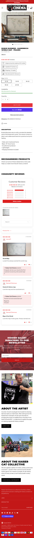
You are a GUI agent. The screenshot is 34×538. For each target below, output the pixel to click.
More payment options (17, 115)
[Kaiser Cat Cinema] (17, 7)
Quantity (4, 96)
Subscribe (29, 507)
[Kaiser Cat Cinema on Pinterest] (10, 513)
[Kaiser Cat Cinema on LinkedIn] (7, 513)
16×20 (27, 81)
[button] (5, 59)
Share (5, 123)
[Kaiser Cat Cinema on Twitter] (15, 513)
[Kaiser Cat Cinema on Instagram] (5, 513)
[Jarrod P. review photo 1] (17, 249)
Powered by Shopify (6, 528)
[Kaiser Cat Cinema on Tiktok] (12, 513)
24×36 (17, 85)
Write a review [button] (17, 201)
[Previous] (2, 2)
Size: (4, 78)
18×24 (6, 85)
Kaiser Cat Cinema (14, 525)
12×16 (6, 81)
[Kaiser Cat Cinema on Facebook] (2, 513)
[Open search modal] (28, 7)
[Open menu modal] (2, 7)
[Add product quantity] (7, 99)
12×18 (17, 81)
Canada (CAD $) (7, 522)
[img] (6, 237)
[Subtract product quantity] (3, 99)
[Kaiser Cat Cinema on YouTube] (18, 513)
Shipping (4, 119)
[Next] (31, 2)
